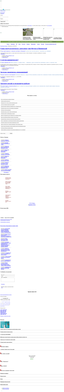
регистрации (30, 25)
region (7, 55)
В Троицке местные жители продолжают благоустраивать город (27, 38)
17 (5, 303)
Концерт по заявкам (4, 373)
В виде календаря (3, 294)
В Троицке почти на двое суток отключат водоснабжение (9, 108)
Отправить (3, 284)
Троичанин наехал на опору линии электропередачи (9, 111)
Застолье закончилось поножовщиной (14, 72)
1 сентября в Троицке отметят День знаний (57, 38)
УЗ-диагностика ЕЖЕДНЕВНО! (5, 334)
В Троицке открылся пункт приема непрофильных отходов (10, 122)
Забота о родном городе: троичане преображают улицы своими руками (11, 124)
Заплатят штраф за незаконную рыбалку (15, 83)
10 (5, 302)
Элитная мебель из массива (5, 220)
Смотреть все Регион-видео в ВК (6, 219)
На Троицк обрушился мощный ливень (8, 192)
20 (9, 303)
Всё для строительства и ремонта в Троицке (7, 99)
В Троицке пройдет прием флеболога (6, 342)
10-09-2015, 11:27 (11, 67)
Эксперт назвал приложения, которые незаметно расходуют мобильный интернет (13, 126)
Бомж (1, 378)
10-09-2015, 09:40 (11, 91)
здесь (2, 287)
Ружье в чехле (3, 376)
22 (2, 304)
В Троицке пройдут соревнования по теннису (8, 113)
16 (3, 303)
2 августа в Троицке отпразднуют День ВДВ (7, 104)
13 (9, 302)
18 (6, 303)
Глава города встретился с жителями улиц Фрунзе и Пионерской (23, 48)
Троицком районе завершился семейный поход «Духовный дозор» (11, 106)
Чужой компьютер (5, 26)
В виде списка (9, 294)
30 (3, 306)
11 (6, 302)
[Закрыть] (2, 13)
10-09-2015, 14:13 (11, 55)
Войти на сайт (2, 10)
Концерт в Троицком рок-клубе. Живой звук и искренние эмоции (11, 115)
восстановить (49, 25)
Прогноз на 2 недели (32, 205)
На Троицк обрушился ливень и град (8, 201)
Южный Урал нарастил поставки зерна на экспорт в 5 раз (47, 38)
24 (5, 304)
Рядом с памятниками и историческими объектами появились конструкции (12, 120)
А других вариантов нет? (9, 60)
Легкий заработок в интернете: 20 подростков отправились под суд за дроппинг (13, 129)
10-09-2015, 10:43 (11, 79)
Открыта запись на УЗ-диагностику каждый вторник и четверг (10, 329)
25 (6, 304)
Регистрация (2, 12)
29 (2, 306)
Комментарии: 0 (5, 57)
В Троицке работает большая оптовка (6, 331)
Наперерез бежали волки (5, 381)
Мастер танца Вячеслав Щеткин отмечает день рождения (9, 117)
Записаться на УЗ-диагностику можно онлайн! (7, 339)
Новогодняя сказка (4, 384)
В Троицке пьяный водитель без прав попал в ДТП (38, 38)
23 (3, 304)
